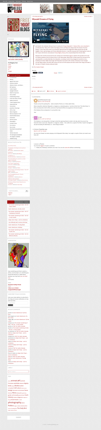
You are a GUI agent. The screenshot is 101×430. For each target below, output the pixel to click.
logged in (42, 145)
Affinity (11, 79)
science (19, 406)
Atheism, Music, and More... (17, 85)
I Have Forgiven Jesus (15, 102)
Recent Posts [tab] (11, 202)
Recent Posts (30, 1)
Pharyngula (12, 121)
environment (21, 390)
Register (10, 193)
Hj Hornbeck (23, 156)
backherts (10, 152)
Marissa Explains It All (15, 113)
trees (9, 410)
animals (14, 380)
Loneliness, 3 (11, 155)
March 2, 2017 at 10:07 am (44, 119)
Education (15, 390)
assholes (16, 383)
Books (17, 386)
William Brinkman (25, 180)
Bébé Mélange (19, 153)
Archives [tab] (26, 202)
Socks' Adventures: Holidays (15, 227)
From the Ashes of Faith (15, 98)
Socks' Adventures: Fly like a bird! (16, 209)
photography (14, 402)
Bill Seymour (13, 87)
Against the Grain (14, 81)
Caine (9, 64)
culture (19, 388)
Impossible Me (13, 104)
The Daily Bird (22, 408)
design (10, 390)
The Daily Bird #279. (38, 16)
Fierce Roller (13, 94)
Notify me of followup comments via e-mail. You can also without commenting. (58, 147)
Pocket (55, 73)
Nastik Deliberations (15, 115)
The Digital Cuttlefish (15, 136)
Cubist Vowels (13, 89)
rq (8, 69)
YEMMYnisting (13, 138)
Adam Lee (20, 176)
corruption (10, 388)
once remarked (84, 46)
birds (9, 386)
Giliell (9, 68)
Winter (15, 410)
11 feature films (76, 46)
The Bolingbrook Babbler (16, 134)
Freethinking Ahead (14, 96)
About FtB (5, 1)
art (19, 380)
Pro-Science (13, 125)
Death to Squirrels (14, 92)
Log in (9, 194)
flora (14, 393)
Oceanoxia (12, 117)
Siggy (19, 164)
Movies (52, 91)
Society (9, 408)
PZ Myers (18, 167)
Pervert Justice (13, 119)
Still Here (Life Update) (13, 178)
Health (26, 395)
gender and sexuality (13, 395)
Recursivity (12, 127)
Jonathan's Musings (14, 108)
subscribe (67, 147)
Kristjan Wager (19, 184)
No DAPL (20, 399)
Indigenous (20, 397)
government (21, 395)
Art (49, 91)
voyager (10, 71)
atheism (22, 383)
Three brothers (12, 166)
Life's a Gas (12, 110)
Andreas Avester (14, 83)
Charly (9, 66)
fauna (26, 390)
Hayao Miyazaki (67, 46)
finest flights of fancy (60, 52)
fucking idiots (19, 393)
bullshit (21, 386)
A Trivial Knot (13, 77)
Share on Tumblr (40, 72)
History (10, 397)
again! (71, 55)
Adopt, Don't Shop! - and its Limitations (18, 220)
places (23, 403)
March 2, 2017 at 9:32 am (44, 101)
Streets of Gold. (88, 16)
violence (12, 410)
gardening (24, 393)
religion (15, 406)
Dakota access (24, 388)
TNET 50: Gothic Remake (19, 326)
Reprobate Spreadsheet (16, 129)
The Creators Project (39, 67)
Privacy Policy (11, 1)
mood (12, 399)
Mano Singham (13, 112)
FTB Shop (24, 1)
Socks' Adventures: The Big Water (16, 224)
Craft (15, 388)
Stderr (11, 131)
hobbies (15, 397)
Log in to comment (62, 91)
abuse (9, 381)
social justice (24, 406)
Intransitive (12, 106)
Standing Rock (14, 408)
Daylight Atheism (14, 91)
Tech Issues (18, 1)
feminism (10, 393)
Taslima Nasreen (14, 133)
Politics (11, 405)
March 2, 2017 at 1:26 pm (40, 131)
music (16, 399)
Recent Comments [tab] (19, 202)
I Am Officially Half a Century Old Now (17, 222)
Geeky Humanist (14, 100)
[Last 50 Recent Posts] (12, 145)
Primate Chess (13, 123)
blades (13, 386)
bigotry (26, 383)
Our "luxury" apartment (13, 163)
